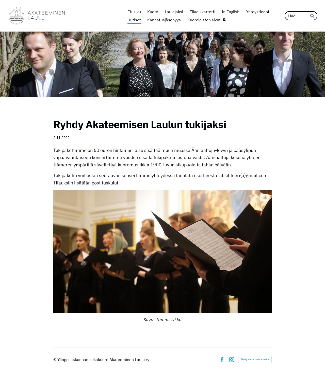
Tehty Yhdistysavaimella (255, 359)
